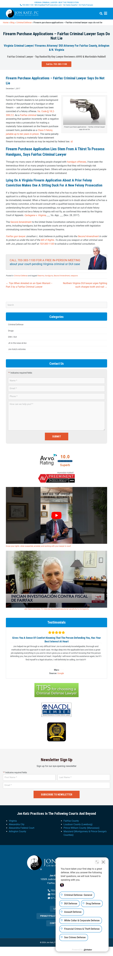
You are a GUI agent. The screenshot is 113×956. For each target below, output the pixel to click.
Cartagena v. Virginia (35, 215)
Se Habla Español (70, 5)
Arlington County (17, 827)
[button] (56, 64)
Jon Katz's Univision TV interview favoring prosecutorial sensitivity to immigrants (56, 609)
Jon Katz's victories (17, 349)
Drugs (11, 331)
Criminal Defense (24, 22)
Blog (12, 22)
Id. (71, 141)
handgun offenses (76, 161)
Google (60, 669)
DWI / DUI (12, 337)
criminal (32, 115)
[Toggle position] (97, 862)
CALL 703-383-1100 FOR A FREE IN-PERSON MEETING (45, 260)
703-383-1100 (27, 5)
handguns (49, 276)
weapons (74, 276)
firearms (40, 276)
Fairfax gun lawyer (15, 236)
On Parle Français (86, 5)
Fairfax (23, 115)
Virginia (13, 817)
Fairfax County (71, 817)
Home (5, 22)
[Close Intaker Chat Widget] (103, 862)
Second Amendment (20, 222)
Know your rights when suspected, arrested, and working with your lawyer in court (38, 546)
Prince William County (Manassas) (81, 824)
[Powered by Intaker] (88, 950)
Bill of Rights (47, 240)
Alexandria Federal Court (21, 824)
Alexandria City (16, 820)
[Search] (100, 13)
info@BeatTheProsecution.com (49, 5)
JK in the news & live (17, 343)
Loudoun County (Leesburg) (78, 820)
